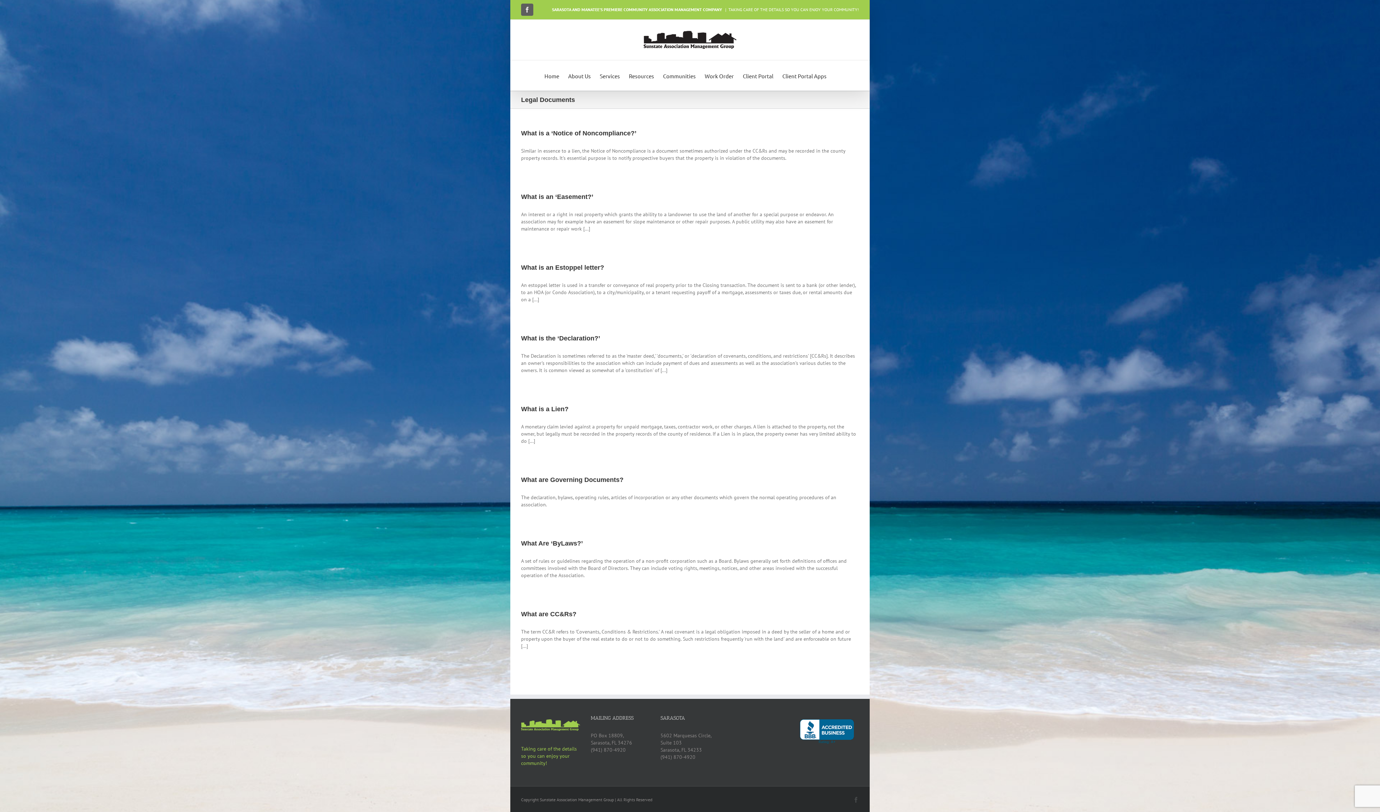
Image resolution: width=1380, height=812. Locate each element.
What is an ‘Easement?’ (557, 196)
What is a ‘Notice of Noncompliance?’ (578, 133)
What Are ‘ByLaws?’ (552, 543)
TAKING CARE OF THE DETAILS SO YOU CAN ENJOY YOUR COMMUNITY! (793, 9)
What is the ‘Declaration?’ (560, 338)
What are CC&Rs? (548, 614)
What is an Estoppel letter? (562, 267)
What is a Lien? (545, 409)
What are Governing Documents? (572, 479)
